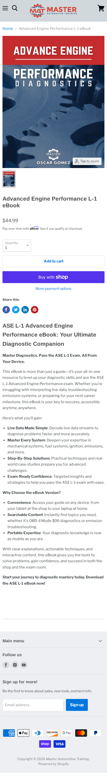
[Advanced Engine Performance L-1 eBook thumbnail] (9, 179)
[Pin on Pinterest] (34, 309)
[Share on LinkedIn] (25, 309)
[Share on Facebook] (6, 309)
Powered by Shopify (53, 764)
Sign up (77, 704)
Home (7, 29)
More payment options (53, 289)
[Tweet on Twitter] (15, 309)
